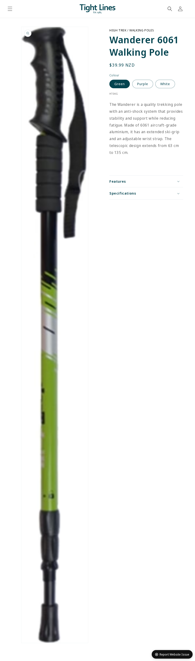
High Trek (118, 30)
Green (119, 84)
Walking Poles (141, 30)
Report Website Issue (174, 654)
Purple (142, 84)
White (165, 84)
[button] (10, 9)
